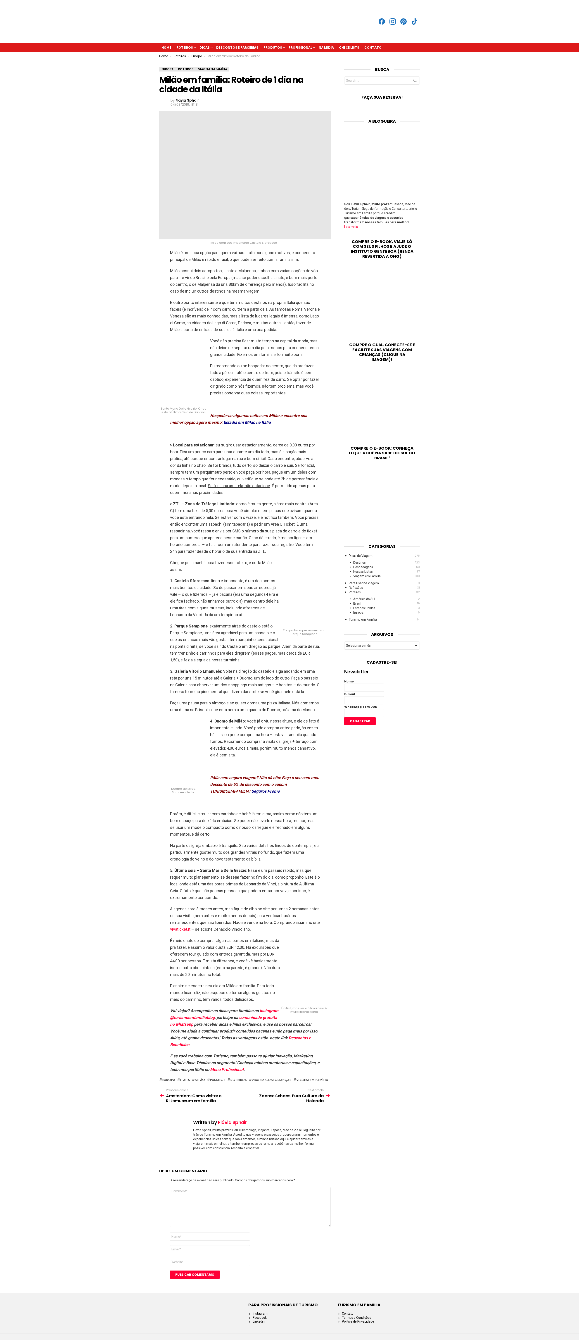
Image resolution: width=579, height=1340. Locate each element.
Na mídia (326, 47)
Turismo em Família (384, 619)
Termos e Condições (356, 1317)
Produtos (272, 47)
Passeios (217, 1080)
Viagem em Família (312, 1080)
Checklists (349, 47)
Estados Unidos (386, 608)
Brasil (386, 603)
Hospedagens (386, 567)
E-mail (349, 694)
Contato (373, 47)
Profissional (300, 47)
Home (166, 47)
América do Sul (386, 599)
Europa (168, 1080)
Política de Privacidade (358, 1321)
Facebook (260, 1317)
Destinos (386, 562)
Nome (349, 681)
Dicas (204, 47)
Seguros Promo (265, 791)
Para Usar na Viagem (384, 583)
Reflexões (384, 587)
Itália (185, 1080)
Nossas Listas (386, 571)
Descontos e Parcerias (237, 47)
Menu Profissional (227, 1069)
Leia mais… (352, 227)
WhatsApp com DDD (360, 707)
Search (415, 81)
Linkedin (259, 1321)
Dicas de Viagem (384, 555)
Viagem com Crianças (271, 1080)
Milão (200, 1080)
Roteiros (184, 47)
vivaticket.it (180, 929)
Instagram (260, 1313)
